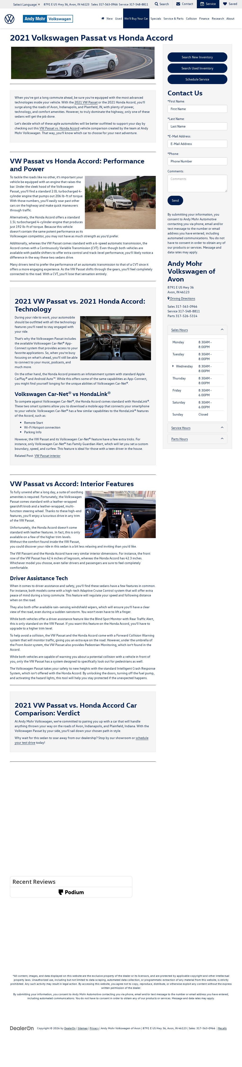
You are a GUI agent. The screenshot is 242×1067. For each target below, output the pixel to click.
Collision (191, 18)
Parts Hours (179, 439)
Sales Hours (179, 329)
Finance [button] (204, 18)
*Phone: (173, 153)
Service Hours (180, 427)
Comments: (176, 171)
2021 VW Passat (86, 102)
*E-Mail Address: (179, 136)
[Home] (102, 18)
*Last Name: (176, 118)
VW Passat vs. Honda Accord (59, 128)
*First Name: (176, 101)
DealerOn (70, 1028)
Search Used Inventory (197, 68)
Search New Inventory (197, 57)
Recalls (222, 1028)
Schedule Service (197, 79)
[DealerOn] (22, 1028)
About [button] (230, 18)
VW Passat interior (47, 455)
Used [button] (118, 18)
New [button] (110, 18)
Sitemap (83, 1028)
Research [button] (218, 18)
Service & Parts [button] (174, 18)
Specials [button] (156, 18)
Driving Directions (182, 298)
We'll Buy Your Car (136, 18)
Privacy (94, 1028)
